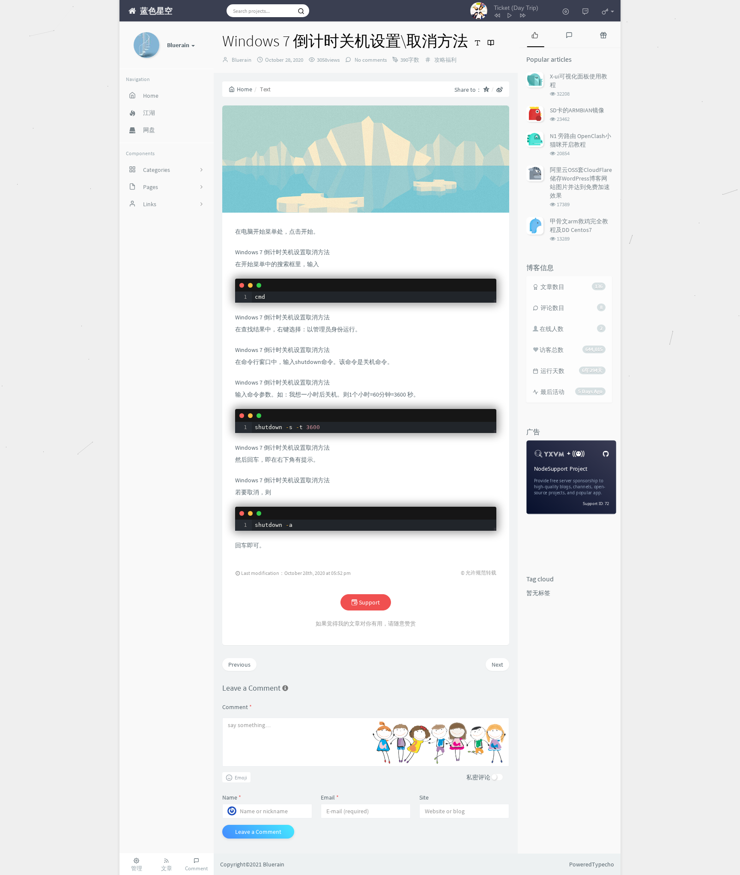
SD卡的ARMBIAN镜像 (577, 110)
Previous (239, 664)
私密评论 (478, 777)
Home (244, 89)
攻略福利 (445, 59)
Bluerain (241, 59)
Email (330, 797)
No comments (370, 59)
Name (231, 797)
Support (369, 602)
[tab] (535, 34)
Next (497, 664)
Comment (237, 707)
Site (424, 797)
